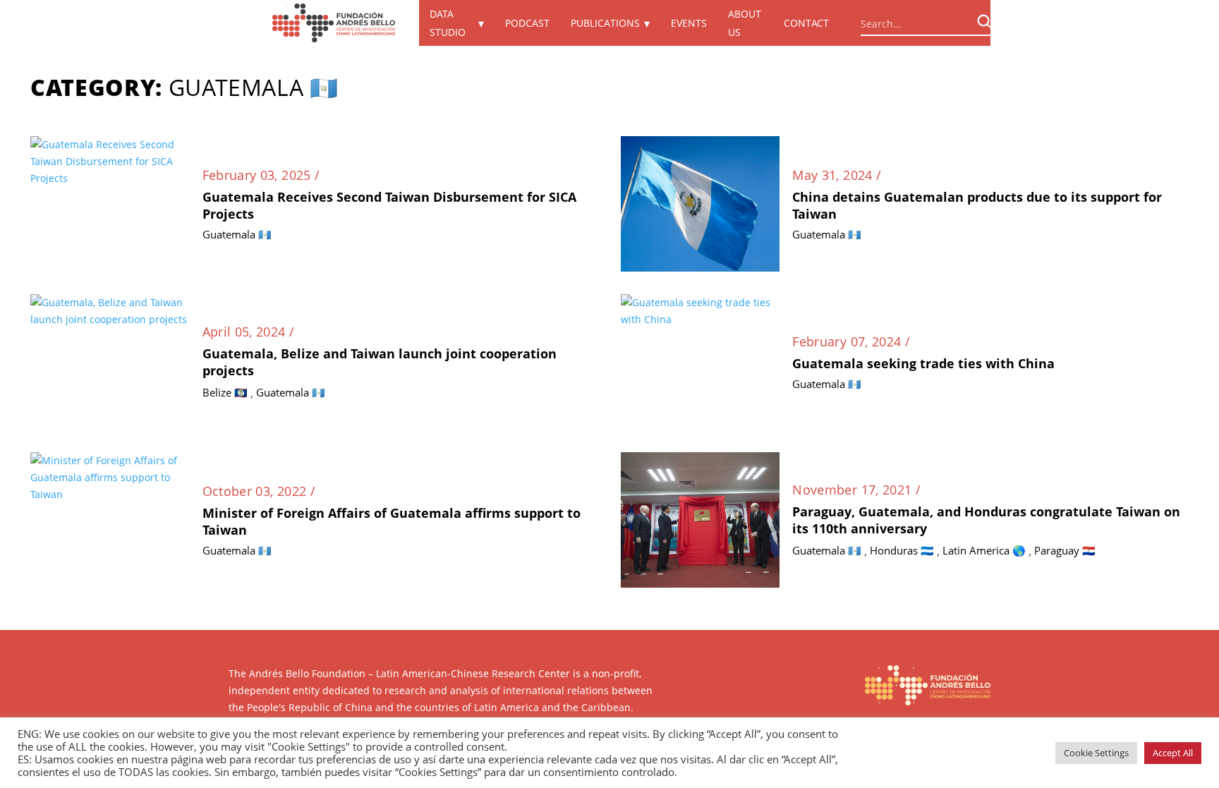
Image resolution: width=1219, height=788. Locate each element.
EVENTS (689, 23)
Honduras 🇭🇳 (902, 550)
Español (1033, 23)
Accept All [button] (1173, 752)
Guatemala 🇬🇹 (237, 234)
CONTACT (806, 23)
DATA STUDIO (448, 23)
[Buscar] (984, 21)
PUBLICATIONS (605, 23)
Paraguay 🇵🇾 (1065, 550)
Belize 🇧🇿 (225, 392)
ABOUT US (744, 23)
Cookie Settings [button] (1096, 752)
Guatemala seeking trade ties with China (923, 363)
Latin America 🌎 (984, 550)
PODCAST (527, 23)
